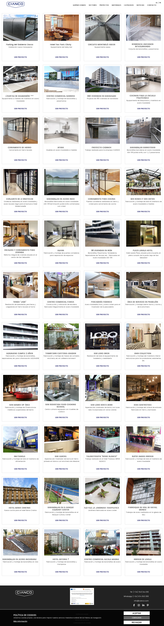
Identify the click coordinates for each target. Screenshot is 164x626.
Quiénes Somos (79, 5)
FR (160, 2)
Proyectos (104, 5)
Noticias (140, 5)
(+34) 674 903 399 (141, 596)
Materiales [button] (117, 5)
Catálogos (129, 5)
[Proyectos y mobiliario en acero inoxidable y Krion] (16, 5)
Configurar (136, 618)
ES (156, 2)
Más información (20, 621)
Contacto (151, 5)
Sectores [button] (93, 5)
